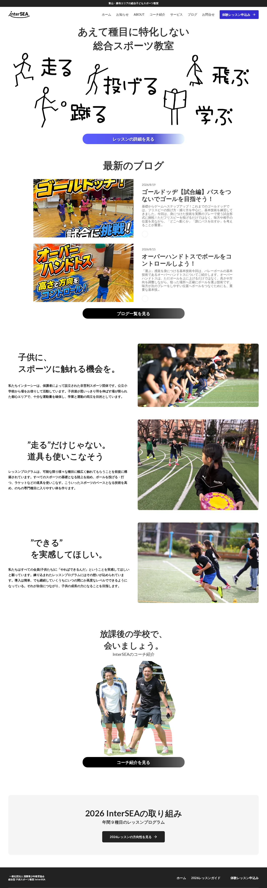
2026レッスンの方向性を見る (131, 837)
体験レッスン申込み (236, 14)
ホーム (181, 878)
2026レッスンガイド (205, 878)
